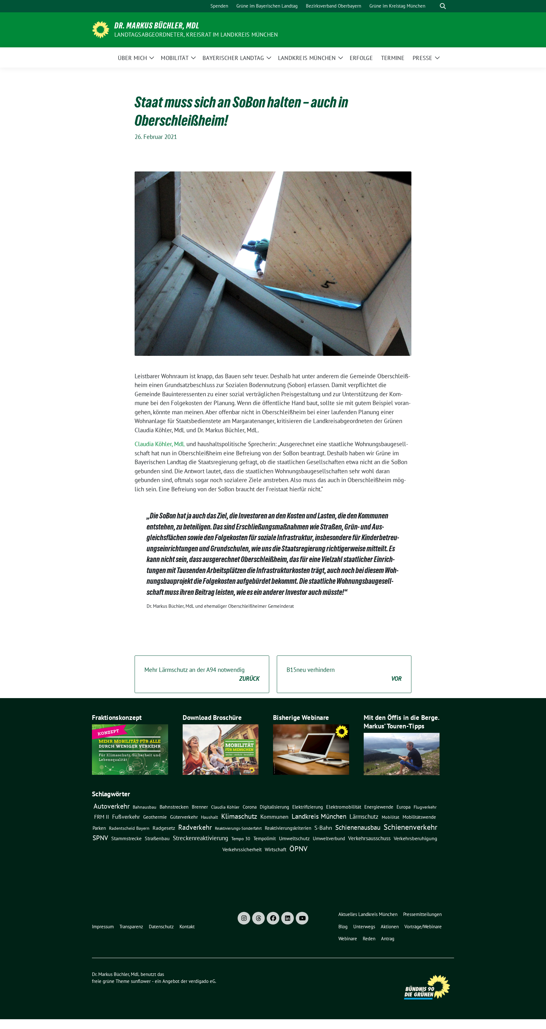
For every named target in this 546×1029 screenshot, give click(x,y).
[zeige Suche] (443, 6)
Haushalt (209, 817)
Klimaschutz (239, 816)
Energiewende (378, 807)
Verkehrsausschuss (369, 838)
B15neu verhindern (344, 674)
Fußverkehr (126, 816)
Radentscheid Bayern (129, 828)
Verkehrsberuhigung (415, 838)
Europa (403, 807)
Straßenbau (157, 838)
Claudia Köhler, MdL (160, 444)
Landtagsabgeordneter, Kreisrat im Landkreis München (196, 34)
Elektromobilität (343, 806)
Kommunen (274, 816)
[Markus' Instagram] (244, 918)
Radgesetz (164, 828)
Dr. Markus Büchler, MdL (156, 25)
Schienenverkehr (410, 827)
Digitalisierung (274, 807)
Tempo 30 (240, 838)
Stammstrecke (126, 838)
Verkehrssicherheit (242, 849)
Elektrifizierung (307, 807)
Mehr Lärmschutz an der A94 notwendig (201, 674)
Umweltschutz (294, 838)
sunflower (141, 981)
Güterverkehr (184, 816)
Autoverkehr (112, 806)
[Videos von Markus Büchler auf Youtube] (302, 918)
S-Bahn (323, 827)
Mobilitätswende (419, 817)
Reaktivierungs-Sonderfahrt (238, 828)
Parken (99, 828)
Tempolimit (264, 838)
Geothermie (155, 817)
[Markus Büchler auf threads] (258, 918)
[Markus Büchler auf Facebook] (273, 918)
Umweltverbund (329, 838)
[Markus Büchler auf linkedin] (287, 918)
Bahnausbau (144, 807)
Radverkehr (195, 827)
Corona (250, 807)
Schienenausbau (357, 827)
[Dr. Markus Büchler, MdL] (100, 29)
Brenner (200, 807)
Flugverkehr (425, 807)
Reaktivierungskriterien (288, 828)
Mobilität (390, 817)
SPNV (100, 837)
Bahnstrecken (174, 807)
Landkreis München (319, 816)
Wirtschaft (275, 849)
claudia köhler (225, 807)
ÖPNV (298, 848)
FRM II (101, 816)
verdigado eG (202, 981)
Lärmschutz (364, 816)
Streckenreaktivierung (200, 838)
